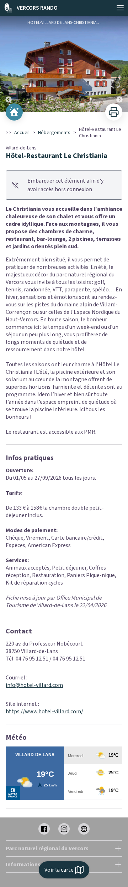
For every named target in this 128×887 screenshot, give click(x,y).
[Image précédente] (8, 64)
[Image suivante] (119, 64)
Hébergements (54, 132)
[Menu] (120, 8)
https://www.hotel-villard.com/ (44, 711)
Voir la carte (59, 870)
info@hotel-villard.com (34, 685)
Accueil (22, 132)
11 (99, 102)
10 (92, 102)
